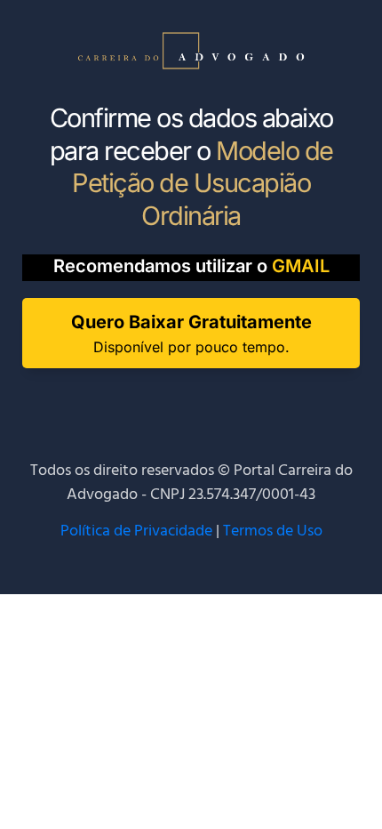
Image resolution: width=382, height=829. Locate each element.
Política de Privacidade (136, 531)
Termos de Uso (272, 531)
